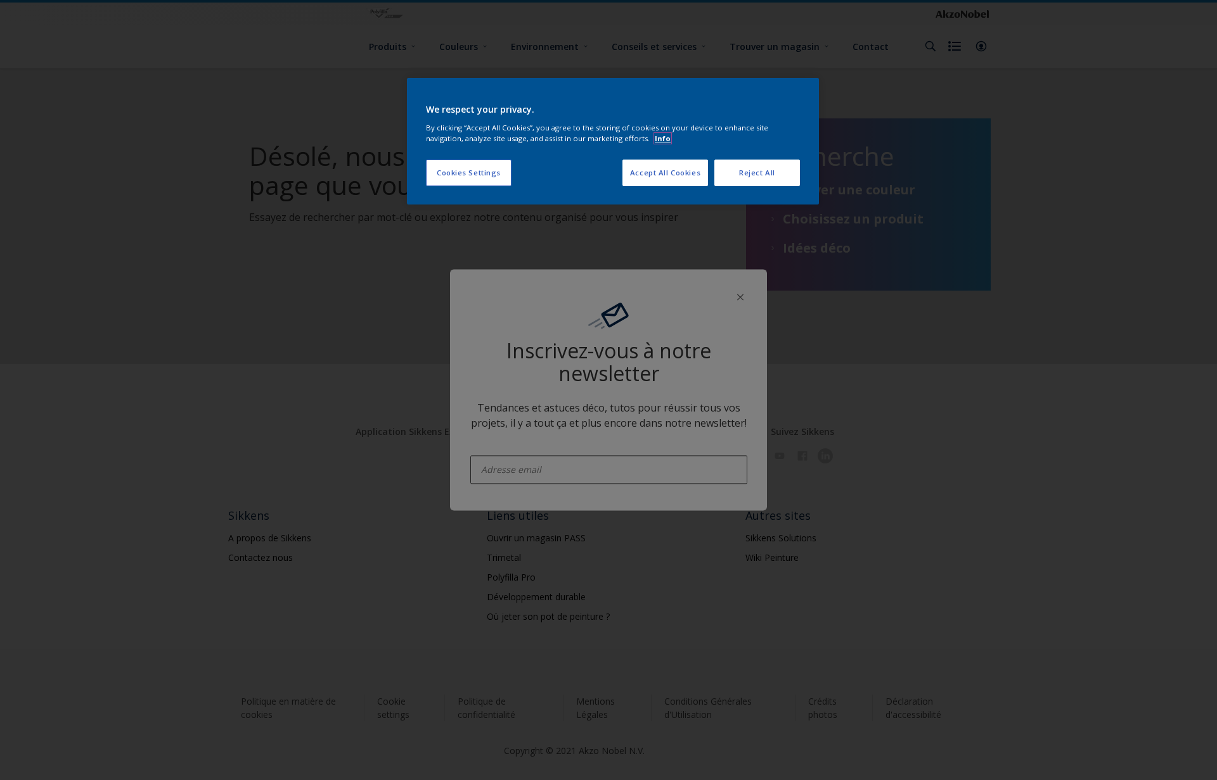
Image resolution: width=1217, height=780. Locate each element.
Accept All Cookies (665, 172)
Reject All (757, 172)
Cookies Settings (469, 172)
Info (663, 138)
